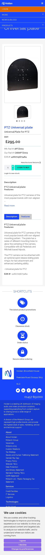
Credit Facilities (12, 491)
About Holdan (11, 437)
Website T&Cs (11, 464)
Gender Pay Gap (12, 458)
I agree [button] (22, 541)
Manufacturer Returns (30, 162)
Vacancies (10, 443)
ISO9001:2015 (11, 446)
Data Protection (12, 467)
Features (25, 216)
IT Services (10, 494)
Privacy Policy (11, 461)
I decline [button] (22, 545)
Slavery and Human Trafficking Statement (22, 455)
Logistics (9, 497)
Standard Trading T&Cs (15, 473)
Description (11, 216)
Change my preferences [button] (23, 549)
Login (5, 9)
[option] (22, 112)
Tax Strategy (11, 452)
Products (7, 25)
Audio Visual (11, 507)
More (5, 15)
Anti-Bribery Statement (15, 470)
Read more (9, 205)
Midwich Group (12, 440)
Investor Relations (13, 449)
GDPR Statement (12, 476)
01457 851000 (33, 397)
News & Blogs (9, 20)
